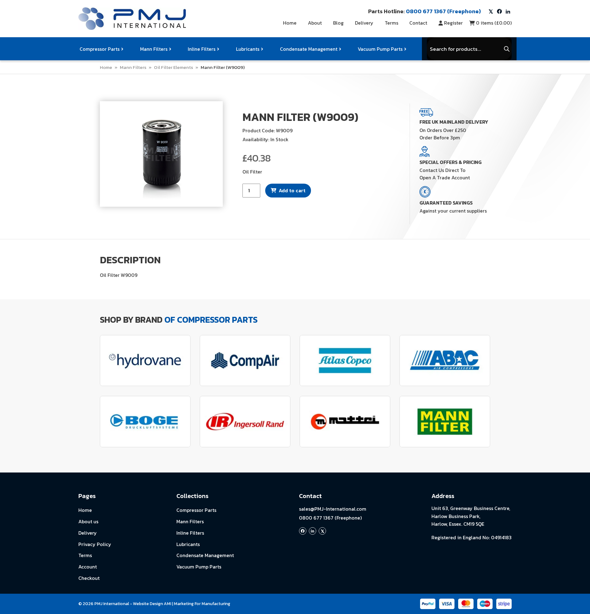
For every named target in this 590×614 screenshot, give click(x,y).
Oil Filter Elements (173, 67)
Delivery (364, 22)
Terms (391, 22)
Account (87, 566)
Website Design (148, 603)
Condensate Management (308, 49)
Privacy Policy (94, 544)
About (315, 22)
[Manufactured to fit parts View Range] (145, 421)
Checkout (89, 578)
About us (88, 521)
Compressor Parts (100, 49)
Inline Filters (201, 49)
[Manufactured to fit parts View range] (145, 360)
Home (290, 22)
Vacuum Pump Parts (380, 49)
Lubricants (247, 49)
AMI (167, 603)
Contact (418, 22)
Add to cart (292, 190)
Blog (338, 22)
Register (453, 22)
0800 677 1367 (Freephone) (330, 517)
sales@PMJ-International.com (332, 508)
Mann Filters (153, 49)
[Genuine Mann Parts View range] (444, 421)
